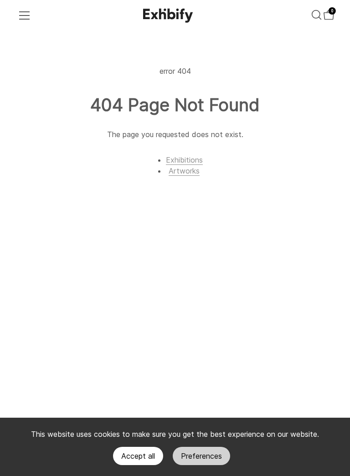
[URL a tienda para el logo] (168, 15)
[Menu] (25, 15)
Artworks (184, 170)
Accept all (138, 456)
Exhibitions (184, 159)
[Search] (316, 15)
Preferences (201, 456)
